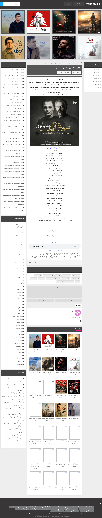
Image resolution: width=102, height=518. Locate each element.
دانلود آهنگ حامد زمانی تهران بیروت (14, 75)
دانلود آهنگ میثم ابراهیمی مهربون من (13, 84)
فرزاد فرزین (20, 310)
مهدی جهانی (20, 349)
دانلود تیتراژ (96, 75)
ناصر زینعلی (20, 361)
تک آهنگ (97, 84)
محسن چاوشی (19, 319)
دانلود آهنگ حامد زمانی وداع (16, 138)
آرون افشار (20, 227)
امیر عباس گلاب (19, 236)
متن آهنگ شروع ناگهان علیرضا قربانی (65, 281)
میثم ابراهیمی (19, 358)
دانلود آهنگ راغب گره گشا (16, 393)
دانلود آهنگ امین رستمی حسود (15, 69)
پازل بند (21, 251)
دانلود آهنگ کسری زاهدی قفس (15, 72)
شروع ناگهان (41, 278)
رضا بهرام (20, 274)
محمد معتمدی (19, 334)
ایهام (22, 242)
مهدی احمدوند (19, 346)
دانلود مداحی (96, 72)
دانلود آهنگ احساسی (48, 275)
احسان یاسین (19, 224)
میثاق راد (20, 355)
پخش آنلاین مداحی (87, 511)
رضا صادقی (20, 277)
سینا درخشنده (19, 286)
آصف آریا (20, 233)
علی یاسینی (20, 304)
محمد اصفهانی (19, 322)
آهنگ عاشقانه (88, 507)
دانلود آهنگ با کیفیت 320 (54, 236)
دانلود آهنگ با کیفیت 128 (54, 231)
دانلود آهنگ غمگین (71, 509)
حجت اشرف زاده (19, 262)
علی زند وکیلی (19, 298)
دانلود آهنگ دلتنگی (76, 278)
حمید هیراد (20, 268)
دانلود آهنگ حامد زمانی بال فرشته (14, 81)
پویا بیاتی (20, 257)
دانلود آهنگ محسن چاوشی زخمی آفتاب (13, 168)
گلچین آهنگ (96, 87)
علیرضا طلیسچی (19, 295)
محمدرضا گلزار (19, 328)
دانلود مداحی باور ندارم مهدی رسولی (14, 165)
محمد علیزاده (19, 331)
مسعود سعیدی (19, 337)
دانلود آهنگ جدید (78, 4)
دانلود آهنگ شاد (16, 507)
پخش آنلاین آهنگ (76, 275)
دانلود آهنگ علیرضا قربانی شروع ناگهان (67, 68)
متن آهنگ (78, 281)
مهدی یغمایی (20, 352)
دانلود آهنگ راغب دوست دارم (15, 435)
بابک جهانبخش (19, 245)
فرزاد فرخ (20, 307)
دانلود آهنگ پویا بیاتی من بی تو (15, 78)
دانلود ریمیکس (95, 81)
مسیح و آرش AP (18, 343)
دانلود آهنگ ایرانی (37, 516)
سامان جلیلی (20, 280)
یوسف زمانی (20, 364)
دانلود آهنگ (96, 69)
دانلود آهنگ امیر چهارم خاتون (15, 414)
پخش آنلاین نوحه (57, 511)
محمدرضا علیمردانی (18, 325)
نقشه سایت (68, 4)
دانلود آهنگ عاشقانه (86, 509)
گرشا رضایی (20, 313)
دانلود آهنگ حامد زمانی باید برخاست (14, 141)
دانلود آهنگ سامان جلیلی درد (16, 438)
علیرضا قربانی (55, 79)
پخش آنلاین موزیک (66, 275)
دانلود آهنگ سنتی (66, 278)
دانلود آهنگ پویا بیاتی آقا (17, 162)
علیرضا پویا (20, 292)
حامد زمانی (20, 259)
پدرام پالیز (20, 254)
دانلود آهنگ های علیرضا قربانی (53, 278)
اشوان (21, 230)
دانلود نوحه (45, 509)
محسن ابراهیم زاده (18, 316)
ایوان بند (20, 239)
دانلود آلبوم (96, 78)
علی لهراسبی (20, 301)
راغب (21, 271)
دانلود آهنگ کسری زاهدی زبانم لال (14, 384)
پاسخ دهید (78, 320)
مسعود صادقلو (19, 340)
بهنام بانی (20, 248)
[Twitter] (30, 262)
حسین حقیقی (19, 265)
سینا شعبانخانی (19, 289)
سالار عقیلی (20, 283)
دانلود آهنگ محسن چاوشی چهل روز (14, 117)
